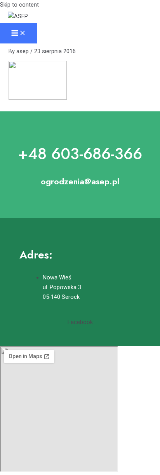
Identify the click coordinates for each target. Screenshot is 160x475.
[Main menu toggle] (18, 33)
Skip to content (19, 4)
